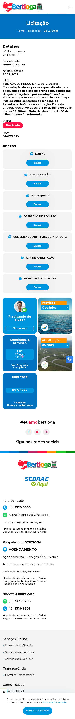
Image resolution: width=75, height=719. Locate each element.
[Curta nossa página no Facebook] (28, 432)
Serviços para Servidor (19, 659)
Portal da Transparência (20, 675)
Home (21, 30)
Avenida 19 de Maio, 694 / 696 (24, 577)
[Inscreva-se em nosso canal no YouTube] (37, 432)
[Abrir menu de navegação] (70, 7)
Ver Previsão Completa (19, 366)
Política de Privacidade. (54, 702)
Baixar (37, 162)
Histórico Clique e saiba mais (20, 403)
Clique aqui (19, 328)
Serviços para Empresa (19, 652)
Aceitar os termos (37, 710)
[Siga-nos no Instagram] (46, 432)
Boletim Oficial (14, 691)
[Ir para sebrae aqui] (37, 482)
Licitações (34, 30)
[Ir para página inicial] (23, 7)
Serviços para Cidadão (19, 645)
